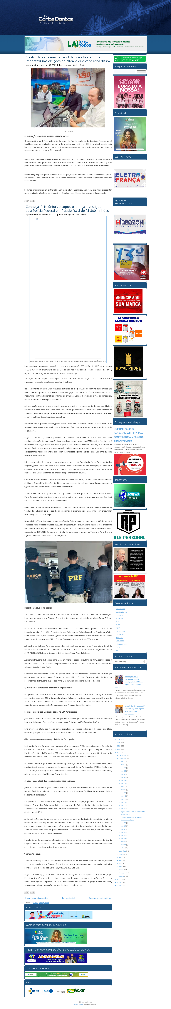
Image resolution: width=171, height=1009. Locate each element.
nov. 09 (123, 808)
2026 (119, 740)
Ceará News (120, 615)
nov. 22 (123, 780)
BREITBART (119, 638)
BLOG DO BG (120, 651)
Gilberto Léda (120, 631)
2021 (119, 879)
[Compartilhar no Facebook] (33, 201)
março (121, 870)
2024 (119, 746)
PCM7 (118, 628)
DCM (117, 622)
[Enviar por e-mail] (25, 201)
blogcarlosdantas (85, 1002)
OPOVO (118, 647)
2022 (119, 752)
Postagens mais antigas (100, 898)
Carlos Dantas (79, 65)
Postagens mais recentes (36, 898)
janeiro (121, 876)
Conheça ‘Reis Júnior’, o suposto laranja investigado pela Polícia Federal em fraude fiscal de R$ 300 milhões (67, 208)
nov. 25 (123, 771)
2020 (119, 882)
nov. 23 (123, 777)
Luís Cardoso (120, 609)
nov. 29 (123, 762)
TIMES (118, 625)
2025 (119, 743)
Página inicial (68, 898)
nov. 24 (123, 774)
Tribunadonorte (121, 644)
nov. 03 (123, 838)
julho (121, 857)
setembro (122, 851)
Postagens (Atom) (41, 902)
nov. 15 (123, 796)
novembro (123, 758)
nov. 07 (123, 826)
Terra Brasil (120, 634)
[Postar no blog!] (28, 201)
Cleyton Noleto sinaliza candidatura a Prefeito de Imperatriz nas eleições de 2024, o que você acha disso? (68, 59)
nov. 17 (123, 793)
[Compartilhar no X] (31, 201)
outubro (122, 848)
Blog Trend (119, 618)
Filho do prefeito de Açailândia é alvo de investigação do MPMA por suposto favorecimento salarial (129, 682)
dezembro (123, 755)
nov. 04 (123, 835)
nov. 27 (123, 765)
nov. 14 (123, 799)
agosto (121, 854)
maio (121, 863)
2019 (119, 885)
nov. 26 (123, 768)
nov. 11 (123, 802)
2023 (119, 749)
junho (121, 860)
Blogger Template (78, 1004)
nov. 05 (123, 832)
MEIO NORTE (120, 641)
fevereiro (122, 873)
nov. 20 (123, 787)
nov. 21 (123, 783)
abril (120, 867)
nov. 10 (123, 805)
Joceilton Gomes (121, 612)
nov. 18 (123, 790)
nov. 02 (123, 842)
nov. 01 (123, 845)
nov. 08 (123, 823)
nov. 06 (123, 829)
